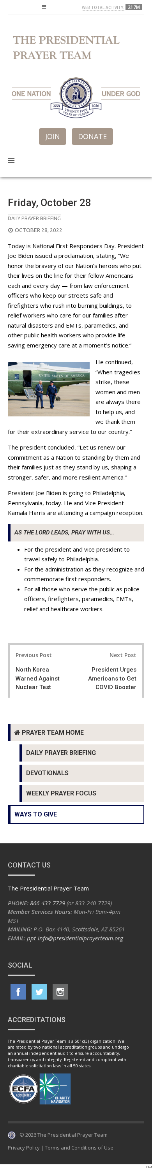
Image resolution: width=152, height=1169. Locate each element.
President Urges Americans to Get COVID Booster (112, 678)
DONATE (92, 136)
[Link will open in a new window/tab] (18, 992)
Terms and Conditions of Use (79, 1147)
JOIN (52, 136)
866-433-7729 (47, 903)
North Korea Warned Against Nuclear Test (38, 678)
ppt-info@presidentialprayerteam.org (75, 938)
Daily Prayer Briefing (34, 218)
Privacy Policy (24, 1147)
